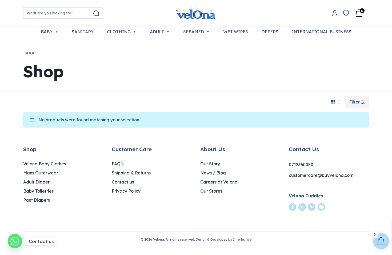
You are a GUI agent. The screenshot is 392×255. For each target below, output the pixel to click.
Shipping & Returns (131, 173)
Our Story (210, 163)
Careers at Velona (219, 182)
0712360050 (301, 164)
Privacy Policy (126, 191)
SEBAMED (193, 31)
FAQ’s (117, 163)
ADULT (157, 31)
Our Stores (211, 191)
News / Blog (213, 173)
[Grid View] (333, 102)
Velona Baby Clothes (44, 163)
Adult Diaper (36, 182)
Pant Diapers (36, 200)
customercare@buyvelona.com (321, 175)
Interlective (242, 239)
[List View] (339, 102)
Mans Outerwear (40, 173)
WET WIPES (235, 31)
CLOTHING (119, 31)
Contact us (123, 182)
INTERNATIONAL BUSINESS (321, 31)
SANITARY (83, 31)
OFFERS (269, 31)
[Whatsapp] (15, 241)
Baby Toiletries (38, 191)
